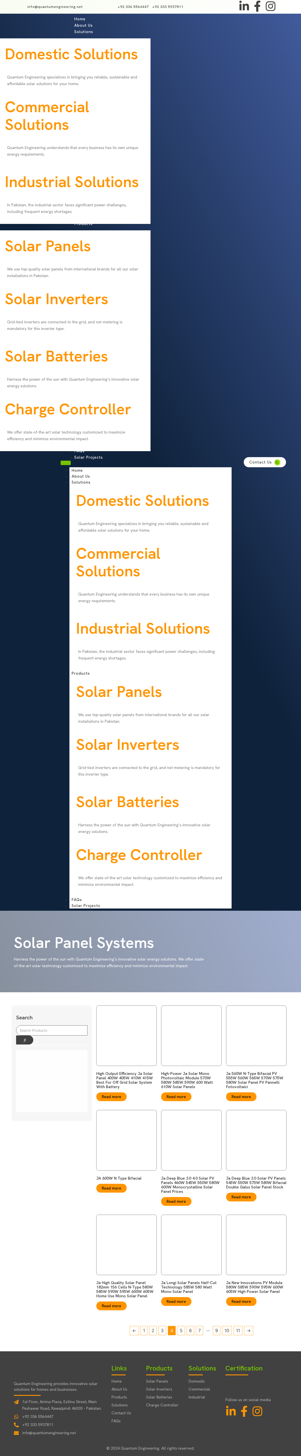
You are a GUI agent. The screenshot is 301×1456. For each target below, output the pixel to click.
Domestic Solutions (71, 54)
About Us (81, 476)
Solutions (81, 482)
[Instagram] (270, 6)
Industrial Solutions (72, 182)
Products (81, 673)
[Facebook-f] (257, 6)
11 (238, 1330)
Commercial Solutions (47, 115)
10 (227, 1330)
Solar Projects (86, 905)
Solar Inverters (56, 299)
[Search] (24, 1040)
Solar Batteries (56, 356)
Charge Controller (68, 409)
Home (77, 470)
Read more (111, 1096)
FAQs (77, 899)
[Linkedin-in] (244, 6)
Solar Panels (48, 246)
